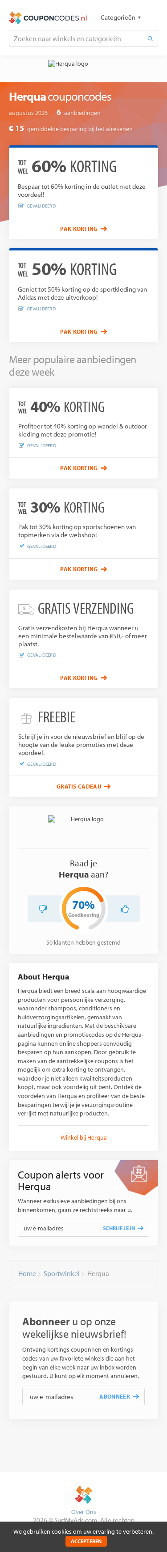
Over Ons (83, 1511)
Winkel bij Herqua (84, 1137)
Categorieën (118, 17)
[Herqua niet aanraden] (42, 909)
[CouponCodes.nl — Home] (48, 18)
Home (27, 1273)
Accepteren (86, 1541)
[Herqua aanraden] (124, 909)
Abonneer (114, 1396)
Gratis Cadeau (79, 786)
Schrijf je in (119, 1228)
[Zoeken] (150, 38)
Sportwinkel (62, 1273)
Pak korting (79, 228)
